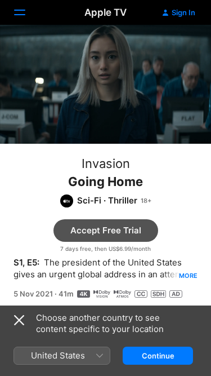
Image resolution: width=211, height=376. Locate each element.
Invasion (106, 163)
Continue (158, 355)
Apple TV (105, 12)
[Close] (19, 320)
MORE (188, 276)
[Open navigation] (26, 12)
